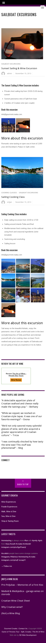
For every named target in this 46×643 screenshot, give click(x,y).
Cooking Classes (9, 193)
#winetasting (6, 540)
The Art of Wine (38, 632)
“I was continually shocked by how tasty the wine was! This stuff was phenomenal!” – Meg (22, 444)
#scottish (5, 553)
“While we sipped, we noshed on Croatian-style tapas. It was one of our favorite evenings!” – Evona (21, 416)
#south (12, 544)
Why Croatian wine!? (12, 606)
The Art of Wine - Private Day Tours (17, 375)
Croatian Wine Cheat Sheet (15, 600)
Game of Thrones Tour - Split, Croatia (16, 632)
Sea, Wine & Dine (8, 516)
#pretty (35, 540)
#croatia (19, 544)
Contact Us (23, 628)
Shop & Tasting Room (10, 521)
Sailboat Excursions (11, 64)
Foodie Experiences (9, 507)
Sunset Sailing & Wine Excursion (19, 68)
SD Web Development (27, 635)
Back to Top (23, 484)
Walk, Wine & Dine (8, 511)
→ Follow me (6, 566)
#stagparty (5, 557)
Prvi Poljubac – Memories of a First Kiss (22, 584)
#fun (26, 540)
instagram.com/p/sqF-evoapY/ (13, 560)
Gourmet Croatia (10, 628)
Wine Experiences (8, 502)
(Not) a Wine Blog (10, 613)
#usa (7, 544)
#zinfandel (27, 544)
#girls (40, 540)
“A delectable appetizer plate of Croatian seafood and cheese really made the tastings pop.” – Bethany (19, 403)
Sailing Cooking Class (13, 197)
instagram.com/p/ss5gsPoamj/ (13, 547)
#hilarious (14, 557)
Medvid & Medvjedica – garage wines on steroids (22, 593)
